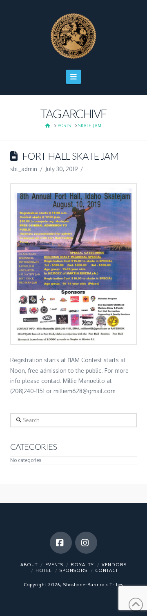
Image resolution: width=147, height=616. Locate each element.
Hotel (44, 570)
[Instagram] (86, 543)
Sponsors (73, 570)
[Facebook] (61, 543)
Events (54, 565)
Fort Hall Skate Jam (70, 156)
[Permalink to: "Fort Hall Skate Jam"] (73, 264)
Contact (106, 570)
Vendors (114, 565)
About (29, 565)
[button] (74, 77)
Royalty (82, 565)
